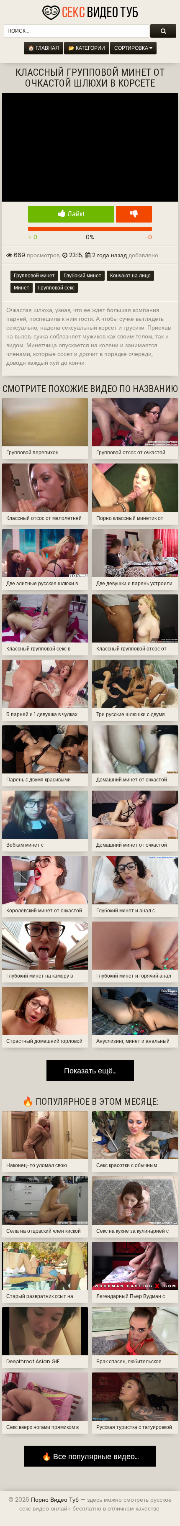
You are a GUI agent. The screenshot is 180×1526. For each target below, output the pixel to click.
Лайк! (75, 214)
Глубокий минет (82, 275)
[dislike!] (134, 214)
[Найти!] (163, 31)
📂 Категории (86, 47)
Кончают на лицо (130, 275)
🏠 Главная (43, 47)
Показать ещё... (90, 1070)
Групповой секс (56, 287)
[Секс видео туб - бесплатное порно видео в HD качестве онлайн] (90, 10)
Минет (21, 287)
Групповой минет (34, 275)
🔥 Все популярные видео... (90, 1456)
